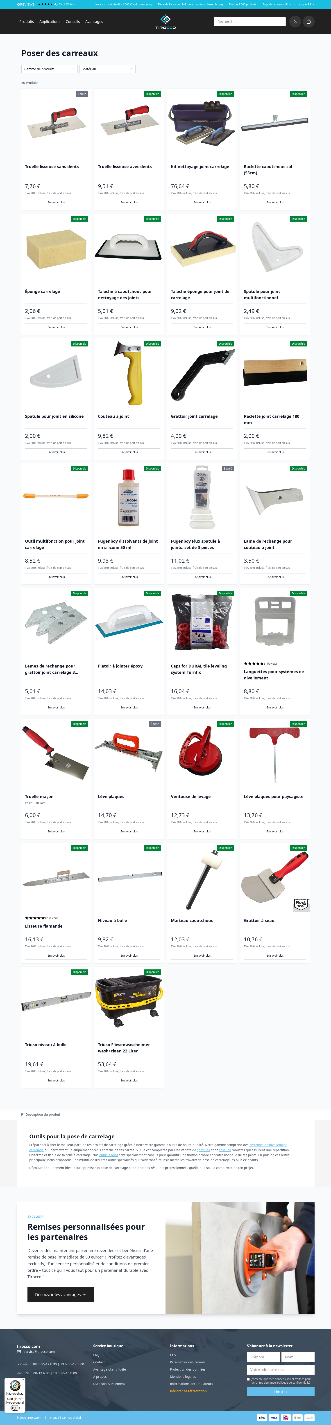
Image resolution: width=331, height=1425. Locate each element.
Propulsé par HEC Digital (65, 1418)
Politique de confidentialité (293, 1383)
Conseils (73, 21)
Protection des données (188, 1369)
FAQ (96, 1355)
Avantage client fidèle (109, 1369)
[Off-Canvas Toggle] (295, 21)
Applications (51, 21)
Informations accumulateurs (191, 1384)
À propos (100, 1376)
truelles (225, 1150)
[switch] (15, 1408)
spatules (203, 1150)
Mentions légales (183, 1376)
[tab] (40, 1115)
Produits (28, 21)
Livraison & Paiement (109, 1384)
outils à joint (108, 1155)
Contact (99, 1362)
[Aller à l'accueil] (165, 21)
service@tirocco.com (39, 1351)
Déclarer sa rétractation (188, 1391)
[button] (275, 664)
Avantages (94, 21)
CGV (173, 1355)
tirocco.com (28, 1346)
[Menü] (22, 1380)
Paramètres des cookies (188, 1362)
